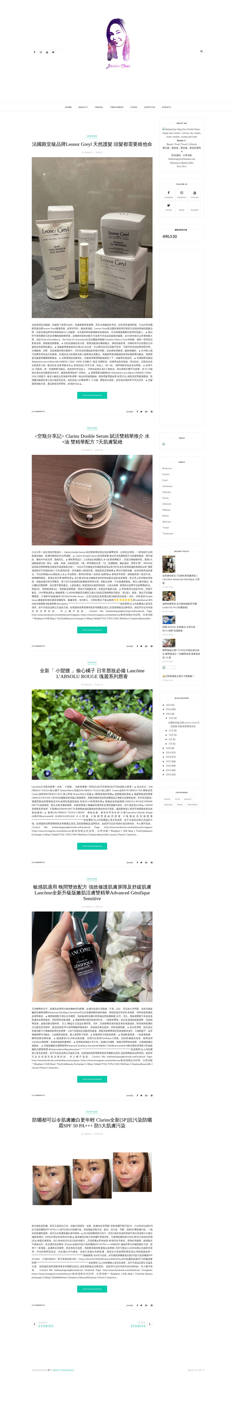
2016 (168, 765)
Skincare (92, 428)
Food (134, 107)
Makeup (92, 662)
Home (68, 107)
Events (166, 107)
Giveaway (167, 486)
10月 (171, 734)
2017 (168, 761)
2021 (168, 713)
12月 (171, 718)
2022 (168, 709)
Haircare (92, 136)
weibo (181, 210)
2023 (168, 705)
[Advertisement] (90, 89)
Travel (99, 107)
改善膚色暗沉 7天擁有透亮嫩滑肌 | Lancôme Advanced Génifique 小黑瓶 (181, 579)
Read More (182, 166)
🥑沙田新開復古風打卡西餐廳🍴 (178, 676)
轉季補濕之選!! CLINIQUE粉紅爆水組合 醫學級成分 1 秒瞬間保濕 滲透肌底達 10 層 (181, 654)
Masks (165, 515)
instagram (181, 197)
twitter (168, 210)
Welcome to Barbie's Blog (182, 162)
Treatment (117, 107)
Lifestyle (149, 107)
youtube (194, 197)
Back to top (195, 1370)
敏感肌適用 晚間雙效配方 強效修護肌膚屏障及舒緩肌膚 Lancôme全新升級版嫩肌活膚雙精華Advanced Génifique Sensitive (92, 892)
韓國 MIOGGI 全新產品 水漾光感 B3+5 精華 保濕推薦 (178, 628)
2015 (168, 770)
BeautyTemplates (63, 1370)
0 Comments (38, 411)
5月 (170, 743)
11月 (171, 730)
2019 (168, 752)
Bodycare (92, 1111)
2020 (168, 748)
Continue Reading (92, 395)
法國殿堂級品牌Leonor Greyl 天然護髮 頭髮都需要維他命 (92, 144)
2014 (168, 774)
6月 (170, 739)
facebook (169, 197)
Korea (165, 498)
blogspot (195, 210)
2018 (168, 756)
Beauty (83, 107)
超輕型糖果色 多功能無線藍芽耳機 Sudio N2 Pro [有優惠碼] (179, 605)
